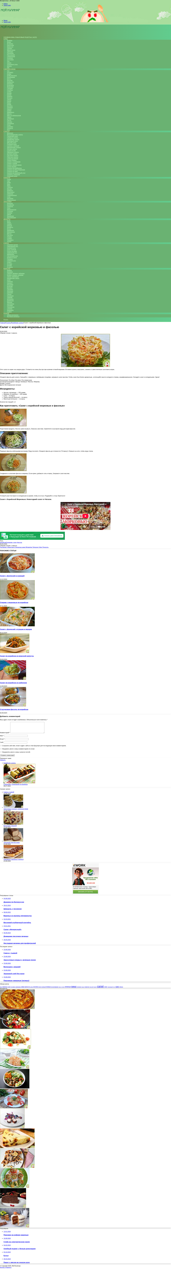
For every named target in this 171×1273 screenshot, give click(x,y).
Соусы (6, 243)
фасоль (19, 542)
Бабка (9, 74)
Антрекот (10, 72)
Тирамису (10, 240)
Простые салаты (12, 157)
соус (105, 987)
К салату (10, 267)
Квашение (10, 216)
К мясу (9, 262)
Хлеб (9, 280)
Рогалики (10, 284)
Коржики (10, 272)
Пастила (10, 235)
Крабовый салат (12, 141)
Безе (8, 221)
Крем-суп (10, 47)
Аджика (9, 213)
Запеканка (10, 304)
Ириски (9, 225)
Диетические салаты (14, 147)
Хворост (10, 283)
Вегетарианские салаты (15, 134)
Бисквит (9, 288)
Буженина (10, 85)
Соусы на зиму (12, 251)
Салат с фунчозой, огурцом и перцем (16, 629)
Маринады (10, 254)
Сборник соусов (12, 245)
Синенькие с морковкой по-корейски (16, 784)
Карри (9, 101)
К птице (9, 264)
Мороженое (11, 232)
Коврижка (10, 310)
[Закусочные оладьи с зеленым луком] (13, 807)
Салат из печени (12, 158)
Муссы (9, 233)
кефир (31, 986)
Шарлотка (10, 300)
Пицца (9, 294)
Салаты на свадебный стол (16, 173)
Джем (9, 214)
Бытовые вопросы (13, 316)
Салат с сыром (12, 163)
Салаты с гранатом (13, 174)
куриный (43, 987)
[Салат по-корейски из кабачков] (13, 679)
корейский (3, 542)
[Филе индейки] (14, 1187)
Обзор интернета (12, 315)
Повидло (10, 206)
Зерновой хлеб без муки (12, 842)
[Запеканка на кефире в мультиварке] (17, 1147)
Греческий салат (12, 136)
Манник (9, 302)
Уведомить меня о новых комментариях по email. (18, 749)
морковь (10, 542)
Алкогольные (11, 200)
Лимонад (10, 193)
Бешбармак (11, 77)
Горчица (10, 259)
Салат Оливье (12, 160)
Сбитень (10, 187)
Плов (9, 125)
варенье (4, 987)
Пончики (10, 305)
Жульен (9, 98)
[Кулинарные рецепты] (10, 17)
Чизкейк (9, 297)
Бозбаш (9, 40)
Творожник (10, 307)
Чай (8, 181)
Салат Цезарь (11, 166)
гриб (9, 987)
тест (114, 986)
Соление (10, 211)
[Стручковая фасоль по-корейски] (13, 706)
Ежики (9, 94)
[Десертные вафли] (17, 1167)
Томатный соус (12, 252)
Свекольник (11, 56)
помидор (87, 987)
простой (91, 986)
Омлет (9, 117)
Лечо (8, 208)
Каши (9, 102)
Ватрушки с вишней (10, 826)
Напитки (7, 177)
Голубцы (10, 90)
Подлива (10, 126)
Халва (9, 241)
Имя (2, 736)
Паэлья (9, 122)
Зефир (9, 224)
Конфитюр (10, 205)
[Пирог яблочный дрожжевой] (17, 1008)
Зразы (9, 99)
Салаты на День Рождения (16, 169)
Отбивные (10, 118)
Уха (8, 61)
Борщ (9, 42)
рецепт (95, 986)
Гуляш (9, 91)
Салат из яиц (11, 150)
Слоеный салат (12, 176)
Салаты (6, 131)
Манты (9, 114)
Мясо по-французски (14, 115)
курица (48, 987)
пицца (83, 986)
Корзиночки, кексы (13, 278)
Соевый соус (11, 248)
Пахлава (10, 289)
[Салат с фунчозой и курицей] (17, 572)
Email (2, 739)
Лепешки (10, 291)
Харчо (9, 63)
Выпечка (7, 268)
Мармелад (10, 230)
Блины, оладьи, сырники (15, 275)
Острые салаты (12, 154)
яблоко (121, 987)
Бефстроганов (12, 75)
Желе (9, 222)
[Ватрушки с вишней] (13, 824)
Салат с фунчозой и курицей (12, 576)
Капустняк (10, 45)
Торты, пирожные (13, 276)
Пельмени (10, 123)
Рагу (8, 130)
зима (22, 987)
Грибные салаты (12, 138)
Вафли (9, 270)
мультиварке (54, 987)
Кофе (9, 182)
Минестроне (11, 50)
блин (1, 986)
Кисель (9, 189)
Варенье (10, 203)
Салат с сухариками (13, 162)
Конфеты (10, 227)
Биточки (9, 80)
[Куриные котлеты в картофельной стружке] (14, 1108)
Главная (3, 323)
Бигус (9, 79)
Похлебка (10, 53)
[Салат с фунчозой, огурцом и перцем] (17, 626)
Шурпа (9, 66)
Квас (8, 184)
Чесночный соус (12, 256)
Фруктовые (10, 192)
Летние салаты (12, 149)
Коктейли (10, 198)
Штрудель (10, 299)
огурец (62, 986)
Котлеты (10, 106)
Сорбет (9, 238)
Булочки (10, 286)
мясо (60, 986)
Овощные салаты (13, 152)
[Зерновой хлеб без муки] (13, 841)
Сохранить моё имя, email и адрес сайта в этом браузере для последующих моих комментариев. (34, 745)
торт (117, 987)
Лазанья (10, 107)
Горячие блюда (9, 69)
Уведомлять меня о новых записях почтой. (16, 752)
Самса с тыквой (9, 792)
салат (15, 542)
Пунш (9, 179)
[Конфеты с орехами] (12, 1127)
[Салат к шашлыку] (15, 1028)
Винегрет (10, 133)
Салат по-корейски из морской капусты (17, 656)
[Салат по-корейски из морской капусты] (14, 652)
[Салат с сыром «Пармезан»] (15, 1048)
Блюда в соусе (12, 257)
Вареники (10, 87)
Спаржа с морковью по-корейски (14, 602)
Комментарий (5, 732)
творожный (110, 986)
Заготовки (8, 201)
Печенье (10, 281)
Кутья (9, 229)
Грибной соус (11, 260)
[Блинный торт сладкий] (13, 1207)
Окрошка (10, 51)
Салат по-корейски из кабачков (13, 683)
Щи (8, 67)
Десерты (7, 219)
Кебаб (9, 104)
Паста (9, 120)
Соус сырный (11, 249)
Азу (8, 71)
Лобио (9, 110)
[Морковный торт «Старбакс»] (14, 1227)
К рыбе (9, 265)
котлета (35, 987)
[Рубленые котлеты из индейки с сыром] (14, 1068)
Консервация (11, 217)
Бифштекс (10, 82)
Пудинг (9, 237)
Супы (6, 39)
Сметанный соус (12, 246)
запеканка (18, 987)
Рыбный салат (12, 144)
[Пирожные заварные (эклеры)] (13, 858)
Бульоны (10, 43)
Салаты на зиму (12, 171)
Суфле (9, 312)
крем (40, 987)
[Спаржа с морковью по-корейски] (17, 599)
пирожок (79, 986)
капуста (27, 987)
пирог (74, 986)
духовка (13, 987)
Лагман (9, 48)
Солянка (10, 58)
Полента (10, 128)
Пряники (10, 292)
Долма (9, 93)
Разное (6, 313)
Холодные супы (12, 64)
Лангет (9, 109)
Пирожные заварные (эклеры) (14, 859)
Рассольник (11, 55)
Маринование (11, 209)
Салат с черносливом (14, 165)
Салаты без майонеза (14, 168)
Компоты (10, 190)
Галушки (10, 88)
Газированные (12, 195)
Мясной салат (11, 142)
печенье (68, 987)
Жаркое (9, 96)
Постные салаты (12, 155)
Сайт (1, 742)
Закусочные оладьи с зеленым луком (16, 809)
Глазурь (9, 308)
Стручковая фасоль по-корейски (14, 709)
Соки (8, 197)
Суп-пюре (10, 59)
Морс (9, 185)
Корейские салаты (13, 139)
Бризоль (10, 83)
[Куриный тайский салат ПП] (14, 1088)
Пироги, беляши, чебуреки (15, 273)
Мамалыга (10, 112)
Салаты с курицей (13, 146)
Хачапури (10, 296)
